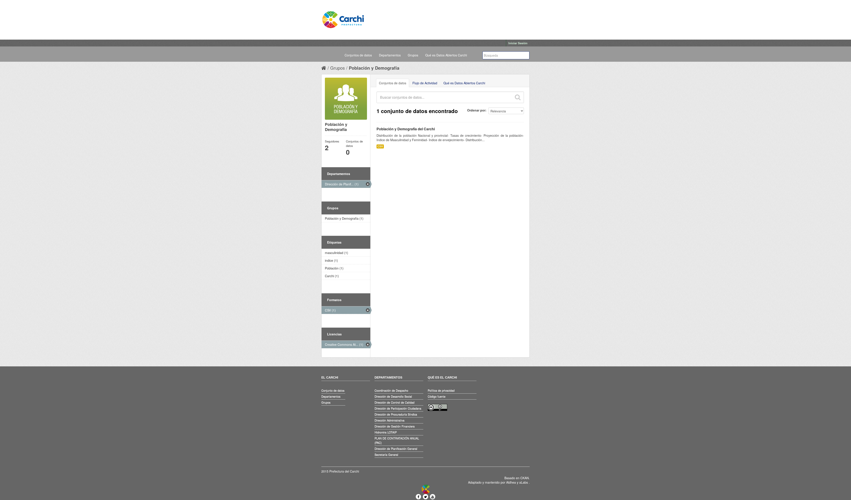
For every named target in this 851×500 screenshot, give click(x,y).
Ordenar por (476, 110)
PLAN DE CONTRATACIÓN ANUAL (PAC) (397, 440)
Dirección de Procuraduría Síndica (396, 414)
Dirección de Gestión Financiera (395, 426)
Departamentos (390, 55)
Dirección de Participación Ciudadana (398, 408)
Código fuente (436, 396)
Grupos (413, 55)
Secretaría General (386, 455)
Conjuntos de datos (358, 55)
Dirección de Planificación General (396, 449)
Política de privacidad (441, 390)
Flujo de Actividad (424, 83)
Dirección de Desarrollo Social (393, 396)
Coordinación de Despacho (391, 390)
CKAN (524, 478)
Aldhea (511, 482)
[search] (517, 97)
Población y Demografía (374, 68)
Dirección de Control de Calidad (394, 402)
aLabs (524, 482)
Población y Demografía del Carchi (406, 128)
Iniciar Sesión (517, 43)
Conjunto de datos (332, 390)
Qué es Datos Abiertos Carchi (446, 55)
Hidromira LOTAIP (386, 432)
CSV (380, 146)
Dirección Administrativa (389, 420)
